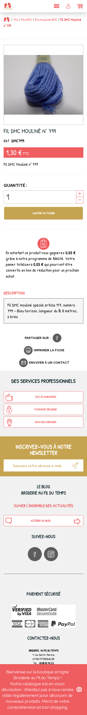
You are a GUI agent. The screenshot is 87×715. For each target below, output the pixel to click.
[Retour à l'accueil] (7, 19)
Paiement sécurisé (45, 409)
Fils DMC (26, 19)
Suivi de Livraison (45, 422)
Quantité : (15, 185)
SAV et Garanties (45, 397)
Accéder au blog (41, 521)
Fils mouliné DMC (46, 19)
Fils (16, 19)
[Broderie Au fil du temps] (7, 6)
